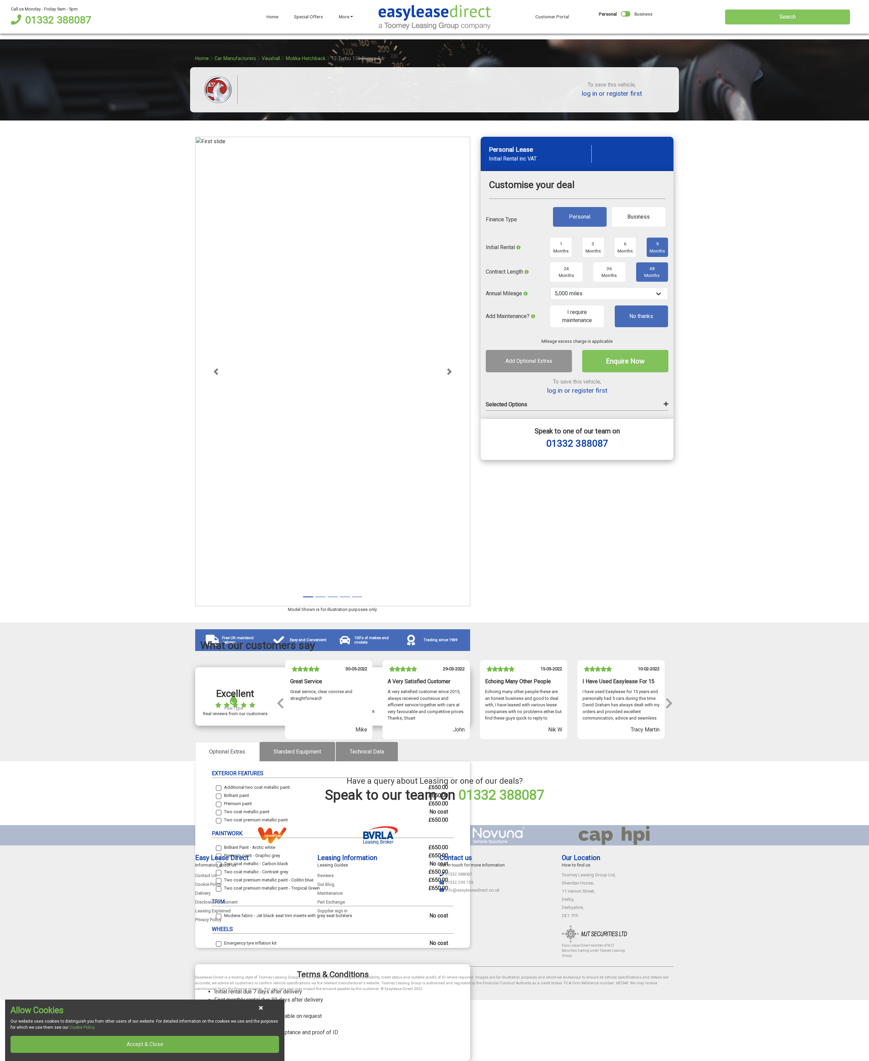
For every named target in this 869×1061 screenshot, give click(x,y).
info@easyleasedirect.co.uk (472, 890)
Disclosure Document (216, 902)
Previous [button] (280, 702)
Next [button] (668, 702)
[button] (216, 371)
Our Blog (325, 884)
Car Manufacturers (235, 58)
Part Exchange (331, 902)
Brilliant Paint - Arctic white (249, 847)
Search (787, 17)
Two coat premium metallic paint (256, 819)
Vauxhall (271, 58)
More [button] (344, 16)
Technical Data (367, 751)
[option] (328, 702)
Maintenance (330, 893)
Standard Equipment (297, 751)
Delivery (202, 893)
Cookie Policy (208, 884)
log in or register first (612, 93)
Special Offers (308, 16)
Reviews (325, 875)
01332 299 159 (459, 882)
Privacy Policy (208, 919)
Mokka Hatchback (306, 58)
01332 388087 (58, 20)
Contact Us (206, 875)
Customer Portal (552, 16)
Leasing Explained (213, 910)
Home (272, 16)
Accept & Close (145, 1044)
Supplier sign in (332, 910)
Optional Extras (227, 751)
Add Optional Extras (528, 361)
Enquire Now (625, 361)
